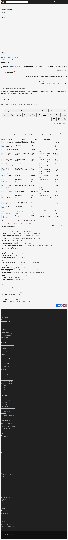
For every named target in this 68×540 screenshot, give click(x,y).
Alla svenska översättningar (7, 333)
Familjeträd (3, 369)
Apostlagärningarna (5, 411)
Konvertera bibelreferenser (7, 345)
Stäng (3, 52)
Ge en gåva (3, 521)
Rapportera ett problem (62, 70)
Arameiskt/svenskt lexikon (7, 381)
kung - (64, 119)
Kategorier (3, 385)
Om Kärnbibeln (4, 317)
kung (57, 111)
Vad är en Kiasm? (5, 337)
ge (54, 119)
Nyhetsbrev (5, 513)
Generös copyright (5, 321)
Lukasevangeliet (5, 406)
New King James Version (7, 272)
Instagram (4, 508)
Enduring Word (5, 301)
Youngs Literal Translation (8, 279)
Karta (2, 356)
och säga (64, 115)
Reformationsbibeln (6, 243)
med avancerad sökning (20, 240)
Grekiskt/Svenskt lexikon (7, 380)
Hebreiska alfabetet (5, 387)
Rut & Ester (4, 402)
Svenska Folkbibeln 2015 (7, 235)
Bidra (61, 2)
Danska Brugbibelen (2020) (8, 257)
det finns (57, 115)
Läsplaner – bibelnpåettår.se (7, 423)
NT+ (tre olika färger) (6, 400)
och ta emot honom (42, 111)
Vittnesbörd (4, 319)
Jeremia (26, 115)
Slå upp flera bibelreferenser (7, 346)
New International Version (8, 267)
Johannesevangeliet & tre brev (8, 408)
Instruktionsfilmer (6, 326)
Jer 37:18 (9, 59)
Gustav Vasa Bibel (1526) (7, 248)
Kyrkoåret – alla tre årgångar (7, 415)
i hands (5, 115)
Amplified (4, 265)
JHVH (39, 115)
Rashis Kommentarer (6, 302)
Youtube (4, 512)
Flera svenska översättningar (8, 231)
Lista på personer (5, 366)
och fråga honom (30, 111)
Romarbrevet (4, 409)
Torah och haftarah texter (7, 428)
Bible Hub (4, 280)
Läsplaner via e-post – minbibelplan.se (9, 424)
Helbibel (3, 397)
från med (45, 115)
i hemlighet (8, 111)
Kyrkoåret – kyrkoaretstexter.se (8, 426)
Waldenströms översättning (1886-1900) (11, 245)
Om (31, 2)
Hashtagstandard (5, 350)
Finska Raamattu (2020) (7, 255)
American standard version (8, 270)
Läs (34, 2)
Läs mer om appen (5, 470)
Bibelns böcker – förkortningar (8, 348)
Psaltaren (3, 413)
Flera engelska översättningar (9, 262)
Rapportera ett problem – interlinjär (60, 225)
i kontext (5, 55)
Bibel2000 (4, 238)
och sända (63, 111)
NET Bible (4, 275)
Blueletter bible (5, 292)
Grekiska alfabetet (5, 389)
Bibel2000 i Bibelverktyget (8, 240)
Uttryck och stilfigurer (6, 335)
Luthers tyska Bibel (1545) (8, 286)
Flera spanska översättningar (8, 287)
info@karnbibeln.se (6, 497)
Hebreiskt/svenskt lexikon (7, 383)
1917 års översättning (7, 247)
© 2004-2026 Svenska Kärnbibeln (8, 534)
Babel (59, 119)
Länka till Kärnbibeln (5, 351)
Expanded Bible (5, 264)
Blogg (3, 324)
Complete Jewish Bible (7, 269)
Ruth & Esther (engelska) (6, 404)
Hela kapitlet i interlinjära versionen (10, 57)
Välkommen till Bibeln (6, 332)
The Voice (4, 277)
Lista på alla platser (5, 358)
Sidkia (51, 111)
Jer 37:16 (3, 59)
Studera (38, 2)
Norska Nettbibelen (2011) (8, 253)
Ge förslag (4, 499)
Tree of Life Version (6, 274)
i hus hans (16, 111)
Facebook (4, 510)
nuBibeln (3, 233)
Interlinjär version (5, 377)
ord (51, 115)
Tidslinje (3, 368)
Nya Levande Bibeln (6, 236)
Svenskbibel (4, 242)
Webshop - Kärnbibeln (7, 526)
